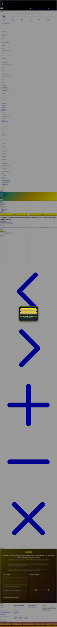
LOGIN (28, 309)
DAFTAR (28, 312)
